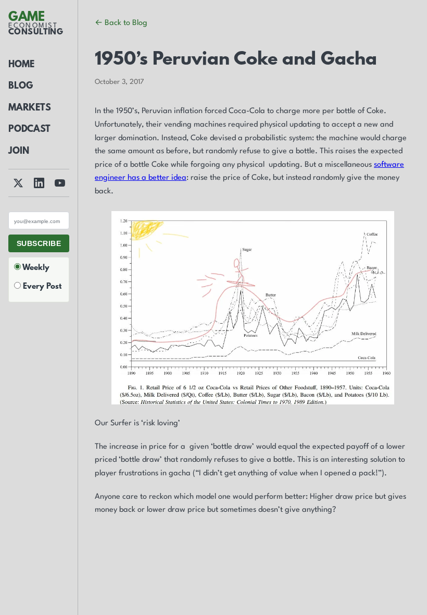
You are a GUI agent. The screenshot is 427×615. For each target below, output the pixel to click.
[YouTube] (60, 183)
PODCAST (29, 130)
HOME (21, 65)
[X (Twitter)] (18, 183)
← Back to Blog (121, 23)
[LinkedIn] (39, 183)
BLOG (20, 86)
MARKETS (29, 108)
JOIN (18, 151)
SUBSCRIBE (39, 243)
